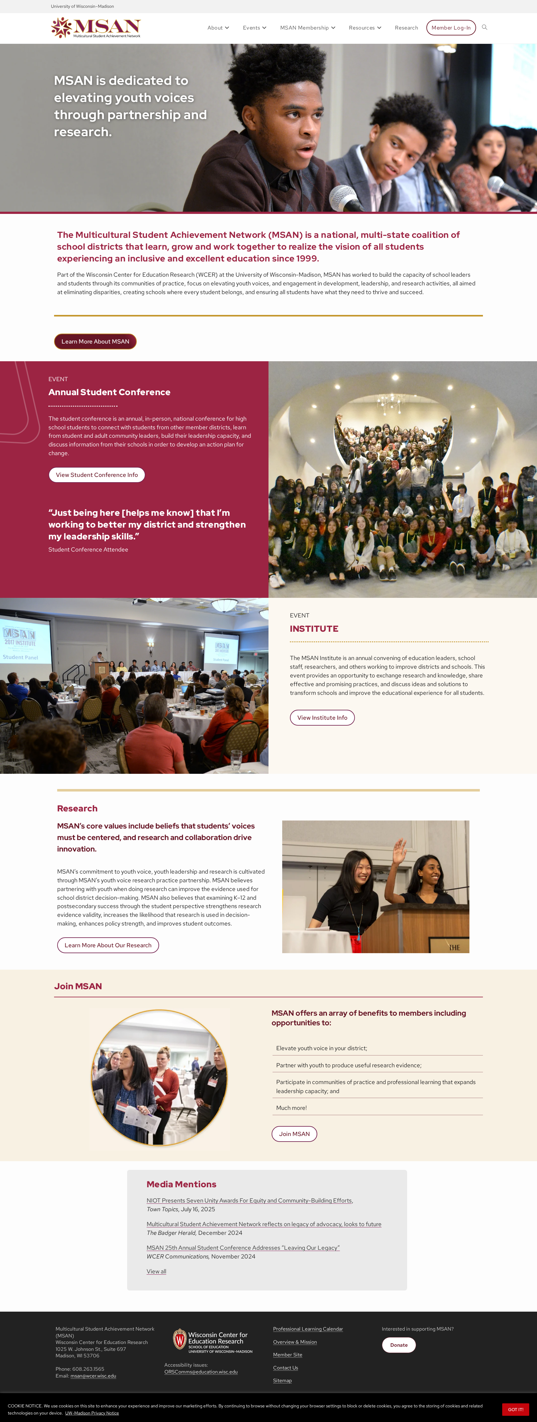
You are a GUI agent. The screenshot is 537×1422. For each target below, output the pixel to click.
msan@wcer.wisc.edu (93, 1376)
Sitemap (282, 1380)
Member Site (287, 1354)
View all (156, 1271)
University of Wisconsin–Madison (82, 6)
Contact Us (285, 1367)
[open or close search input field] (485, 27)
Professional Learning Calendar (308, 1329)
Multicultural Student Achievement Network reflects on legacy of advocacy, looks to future (264, 1224)
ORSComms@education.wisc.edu (201, 1372)
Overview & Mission (295, 1342)
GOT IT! (515, 1409)
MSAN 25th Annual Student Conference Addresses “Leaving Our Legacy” (243, 1248)
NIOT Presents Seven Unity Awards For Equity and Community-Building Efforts (249, 1200)
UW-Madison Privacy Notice (92, 1413)
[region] (268, 1407)
